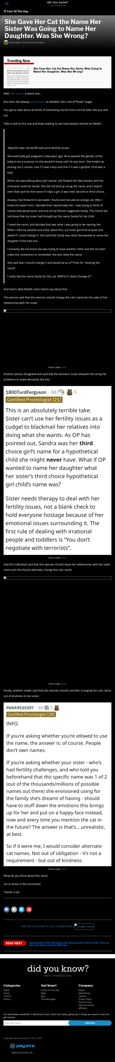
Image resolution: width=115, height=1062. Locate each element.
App (43, 996)
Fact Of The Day (17, 11)
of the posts (37, 102)
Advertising (84, 993)
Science (7, 996)
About (81, 990)
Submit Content (86, 1005)
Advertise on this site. (22, 1052)
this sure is (17, 93)
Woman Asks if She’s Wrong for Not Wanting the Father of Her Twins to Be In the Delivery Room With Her (69, 943)
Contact (82, 996)
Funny (7, 993)
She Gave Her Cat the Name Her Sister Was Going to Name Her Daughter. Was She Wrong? (67, 70)
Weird (7, 990)
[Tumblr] (104, 4)
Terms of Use (85, 1002)
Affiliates (82, 1008)
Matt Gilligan (15, 42)
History (7, 999)
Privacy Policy (85, 999)
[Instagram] (98, 4)
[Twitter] (93, 4)
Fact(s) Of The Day (50, 990)
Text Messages (48, 999)
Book (43, 993)
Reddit (63, 367)
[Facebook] (88, 4)
